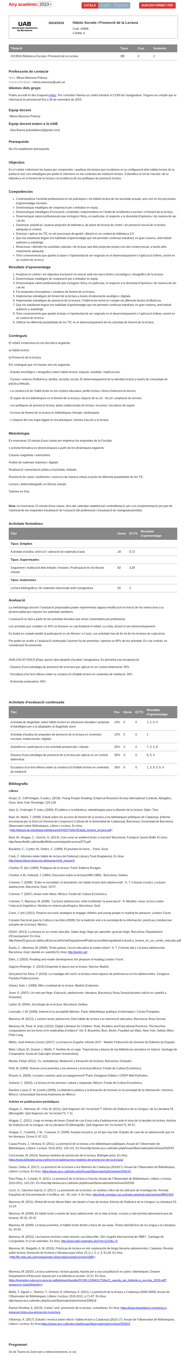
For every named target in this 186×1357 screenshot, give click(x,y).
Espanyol (121, 5)
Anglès (105, 5)
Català (90, 5)
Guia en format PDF (157, 5)
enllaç (52, 95)
